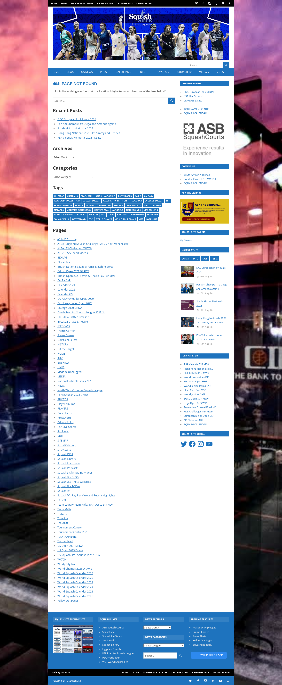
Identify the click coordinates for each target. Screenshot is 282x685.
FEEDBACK (63, 326)
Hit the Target (65, 349)
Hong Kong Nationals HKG (198, 368)
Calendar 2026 (144, 3)
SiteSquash (108, 640)
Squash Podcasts (67, 468)
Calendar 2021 (66, 285)
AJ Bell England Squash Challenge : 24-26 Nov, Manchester (92, 244)
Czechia (107, 200)
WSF (141, 219)
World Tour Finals (125, 219)
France (79, 205)
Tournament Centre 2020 (72, 532)
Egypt (125, 200)
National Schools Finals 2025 (74, 381)
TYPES (215, 258)
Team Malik (64, 509)
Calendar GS (65, 294)
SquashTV (63, 491)
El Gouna (137, 200)
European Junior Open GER (199, 415)
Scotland (152, 214)
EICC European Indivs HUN (199, 91)
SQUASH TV (184, 72)
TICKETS (62, 514)
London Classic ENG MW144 (200, 179)
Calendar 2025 (125, 3)
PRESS (104, 72)
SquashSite (108, 632)
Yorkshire (151, 219)
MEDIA (203, 72)
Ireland (118, 205)
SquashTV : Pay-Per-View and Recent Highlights (86, 495)
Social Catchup (66, 445)
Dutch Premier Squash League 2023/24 (81, 312)
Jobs (146, 205)
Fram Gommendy (63, 205)
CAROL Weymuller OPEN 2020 (75, 299)
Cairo (138, 196)
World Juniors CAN (194, 394)
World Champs (104, 219)
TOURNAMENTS (67, 536)
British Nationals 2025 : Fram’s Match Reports (85, 266)
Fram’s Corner (66, 331)
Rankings (122, 214)
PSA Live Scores (67, 427)
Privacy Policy (65, 422)
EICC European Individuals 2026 (76, 119)
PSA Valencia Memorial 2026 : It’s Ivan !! (81, 137)
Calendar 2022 (66, 289)
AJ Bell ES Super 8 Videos (72, 253)
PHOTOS (62, 399)
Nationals (117, 210)
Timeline (62, 518)
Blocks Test (64, 262)
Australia (72, 196)
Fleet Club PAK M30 (195, 390)
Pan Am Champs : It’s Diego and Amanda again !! (87, 124)
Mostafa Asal (101, 210)
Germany (91, 205)
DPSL (116, 200)
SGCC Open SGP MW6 (196, 398)
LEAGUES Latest (193, 100)
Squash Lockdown (68, 463)
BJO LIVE (62, 257)
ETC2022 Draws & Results (73, 321)
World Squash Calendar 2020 (75, 578)
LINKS (60, 367)
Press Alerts (64, 413)
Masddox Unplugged (204, 627)
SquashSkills (61, 219)
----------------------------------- (198, 104)
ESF (168, 200)
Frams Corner (65, 335)
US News (87, 72)
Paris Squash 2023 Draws (72, 395)
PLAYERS (161, 72)
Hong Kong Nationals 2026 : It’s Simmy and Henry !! (88, 133)
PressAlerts (64, 417)
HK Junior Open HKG (195, 381)
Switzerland (79, 219)
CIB (78, 200)
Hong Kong (105, 205)
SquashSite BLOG (68, 477)
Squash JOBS (65, 454)
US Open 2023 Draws (70, 550)
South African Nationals (197, 174)
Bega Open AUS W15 (196, 403)
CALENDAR (122, 72)
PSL (103, 214)
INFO (142, 72)
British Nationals (105, 196)
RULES (61, 436)
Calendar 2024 (105, 3)
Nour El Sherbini (63, 214)
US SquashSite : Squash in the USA (78, 555)
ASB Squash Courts (113, 627)
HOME (54, 3)
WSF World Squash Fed (115, 661)
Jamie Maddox (133, 205)
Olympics (81, 214)
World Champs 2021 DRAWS (74, 568)
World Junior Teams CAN (197, 385)
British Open (125, 196)
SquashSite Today (112, 636)
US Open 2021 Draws (70, 546)
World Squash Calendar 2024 (75, 587)
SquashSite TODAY (68, 486)
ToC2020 (62, 523)
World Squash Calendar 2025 (75, 591)
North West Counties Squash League (79, 390)
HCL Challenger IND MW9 (198, 411)
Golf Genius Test (67, 340)
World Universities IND (197, 377)
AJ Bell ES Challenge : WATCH (74, 248)
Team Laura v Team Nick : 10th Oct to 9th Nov (85, 504)
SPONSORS (64, 449)
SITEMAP (62, 440)
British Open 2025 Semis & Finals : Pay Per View (86, 276)
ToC (91, 219)
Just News (63, 363)
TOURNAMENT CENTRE (197, 109)
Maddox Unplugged (69, 372)
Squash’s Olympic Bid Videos (75, 472)
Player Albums (66, 404)
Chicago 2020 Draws (69, 308)
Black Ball (87, 196)
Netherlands (133, 210)
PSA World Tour (111, 657)
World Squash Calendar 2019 (75, 573)
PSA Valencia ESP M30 (196, 364)
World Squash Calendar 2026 (75, 596)
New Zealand (151, 210)
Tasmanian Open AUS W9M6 (200, 407)
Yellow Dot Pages (67, 600)
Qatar (111, 214)
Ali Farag (59, 196)
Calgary (148, 196)
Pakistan (93, 214)
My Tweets (186, 240)
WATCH (61, 559)
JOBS (220, 72)
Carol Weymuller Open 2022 (74, 303)
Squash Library (66, 459)
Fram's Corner (201, 632)
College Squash (91, 200)
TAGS (204, 258)
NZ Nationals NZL (194, 420)
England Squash (154, 200)
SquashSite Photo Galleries (74, 482)
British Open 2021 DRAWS (73, 271)
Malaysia (59, 210)
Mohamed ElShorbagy (79, 210)
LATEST (185, 258)
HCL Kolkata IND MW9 (196, 373)
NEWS (64, 3)
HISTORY (62, 344)
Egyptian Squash (111, 649)
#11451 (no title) (67, 239)
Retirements (137, 214)
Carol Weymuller (63, 200)
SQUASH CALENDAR (195, 113)
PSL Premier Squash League (117, 653)
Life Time (156, 205)
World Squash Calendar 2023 (75, 582)
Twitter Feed (65, 541)
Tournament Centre (82, 3)
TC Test (61, 500)
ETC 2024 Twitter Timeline (73, 317)
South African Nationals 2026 (75, 128)
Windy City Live (66, 564)
